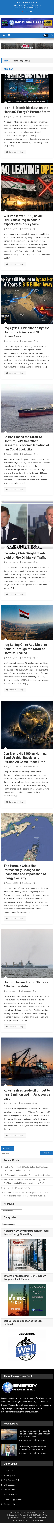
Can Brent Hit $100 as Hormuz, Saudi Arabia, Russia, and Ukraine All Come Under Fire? (25, 758)
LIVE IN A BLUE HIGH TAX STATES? (27, 8)
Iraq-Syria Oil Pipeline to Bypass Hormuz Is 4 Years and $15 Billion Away (26, 332)
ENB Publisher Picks (12, 1480)
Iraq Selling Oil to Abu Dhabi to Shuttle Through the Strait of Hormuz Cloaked (25, 649)
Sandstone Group (11, 1504)
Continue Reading (16, 152)
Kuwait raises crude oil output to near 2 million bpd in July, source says (27, 1094)
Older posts (9, 1148)
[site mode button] (45, 35)
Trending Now (9, 1475)
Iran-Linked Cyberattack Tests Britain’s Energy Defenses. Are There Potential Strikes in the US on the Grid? (27, 1181)
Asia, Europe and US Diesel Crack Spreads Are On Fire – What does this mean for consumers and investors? (26, 1194)
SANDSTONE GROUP (21, 5)
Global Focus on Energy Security (17, 1188)
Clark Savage (27, 117)
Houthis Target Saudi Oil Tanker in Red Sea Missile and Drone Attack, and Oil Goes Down (26, 1168)
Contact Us (8, 1470)
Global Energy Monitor (13, 1499)
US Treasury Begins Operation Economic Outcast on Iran (27, 1175)
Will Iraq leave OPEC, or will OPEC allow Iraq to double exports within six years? (23, 220)
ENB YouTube (9, 1489)
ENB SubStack (36, 5)
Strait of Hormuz (10, 1494)
